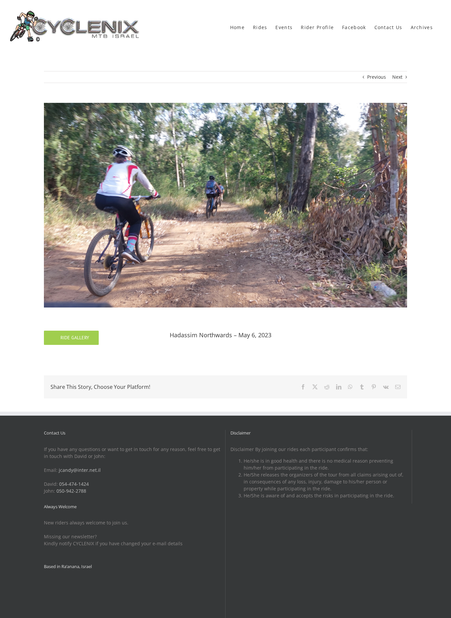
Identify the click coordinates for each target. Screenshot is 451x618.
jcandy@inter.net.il (80, 470)
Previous (376, 77)
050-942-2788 (71, 491)
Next (397, 77)
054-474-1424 (74, 484)
